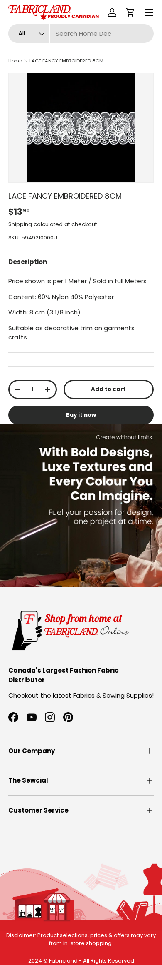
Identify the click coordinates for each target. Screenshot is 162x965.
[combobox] (81, 33)
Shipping (20, 224)
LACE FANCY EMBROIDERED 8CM (66, 60)
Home (15, 60)
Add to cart (108, 389)
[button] (130, 12)
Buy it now (81, 415)
